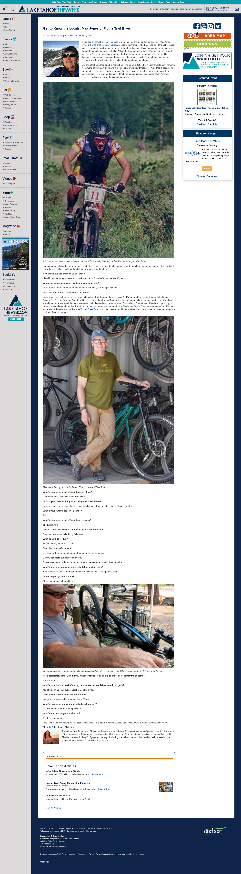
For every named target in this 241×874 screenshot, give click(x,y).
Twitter (7, 289)
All (5, 44)
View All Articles (53, 808)
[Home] (49, 8)
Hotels (7, 78)
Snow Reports (10, 204)
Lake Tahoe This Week (61, 2)
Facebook (8, 280)
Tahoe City (114, 2)
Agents (7, 166)
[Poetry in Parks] (207, 97)
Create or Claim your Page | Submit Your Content (59, 839)
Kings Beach (143, 2)
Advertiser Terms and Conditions (53, 846)
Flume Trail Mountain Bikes (103, 45)
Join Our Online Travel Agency (52, 841)
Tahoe (76, 2)
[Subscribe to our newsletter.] (15, 307)
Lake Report (9, 30)
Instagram (9, 286)
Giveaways (9, 201)
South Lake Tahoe (89, 2)
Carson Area (178, 2)
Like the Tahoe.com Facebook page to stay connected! (176, 9)
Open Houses (10, 170)
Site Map (8, 214)
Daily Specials (10, 95)
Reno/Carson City (12, 60)
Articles (7, 231)
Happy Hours (10, 105)
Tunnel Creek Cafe (89, 309)
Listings (7, 163)
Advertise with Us (47, 844)
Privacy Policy (106, 828)
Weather (7, 207)
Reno (168, 2)
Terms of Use (93, 828)
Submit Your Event (12, 217)
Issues (7, 234)
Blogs (7, 27)
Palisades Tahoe (128, 2)
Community (9, 57)
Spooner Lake (155, 297)
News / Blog (9, 211)
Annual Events (10, 54)
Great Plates (9, 101)
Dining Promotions (12, 98)
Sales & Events (10, 125)
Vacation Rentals (11, 81)
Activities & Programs (13, 142)
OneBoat (57, 854)
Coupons (8, 108)
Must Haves (9, 122)
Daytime (7, 47)
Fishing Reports (11, 146)
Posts (6, 24)
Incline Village (157, 2)
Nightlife (8, 51)
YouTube (8, 283)
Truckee (103, 2)
